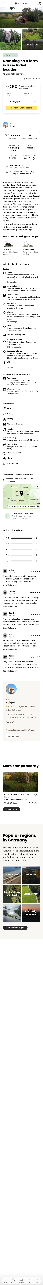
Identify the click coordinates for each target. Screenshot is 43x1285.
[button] (21, 493)
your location (11, 481)
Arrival (9, 93)
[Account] (39, 3)
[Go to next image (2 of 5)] (35, 782)
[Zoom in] (37, 486)
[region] (21, 496)
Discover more (11, 809)
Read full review (10, 585)
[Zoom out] (37, 490)
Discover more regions (15, 927)
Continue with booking (21, 108)
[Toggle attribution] (37, 506)
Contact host (13, 736)
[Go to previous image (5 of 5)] (5, 782)
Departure (27, 93)
